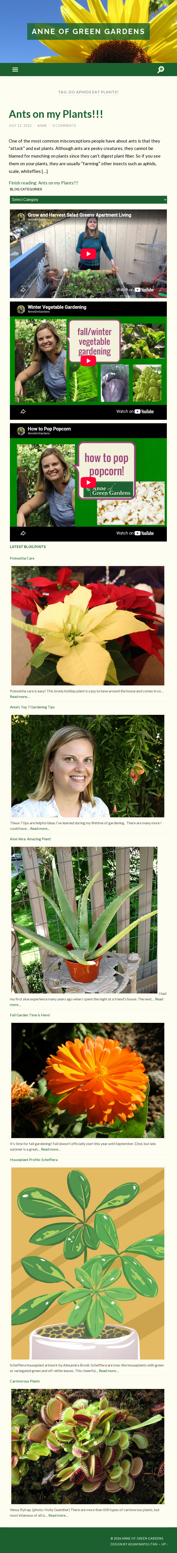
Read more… (20, 696)
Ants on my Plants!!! (56, 114)
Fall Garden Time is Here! (30, 1015)
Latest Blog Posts (28, 547)
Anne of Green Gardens (88, 31)
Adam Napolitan (142, 1544)
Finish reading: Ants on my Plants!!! (43, 182)
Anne (42, 126)
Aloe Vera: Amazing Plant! (30, 839)
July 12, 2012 (20, 126)
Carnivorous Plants (25, 1381)
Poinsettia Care (22, 558)
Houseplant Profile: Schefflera (34, 1159)
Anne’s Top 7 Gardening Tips (32, 707)
